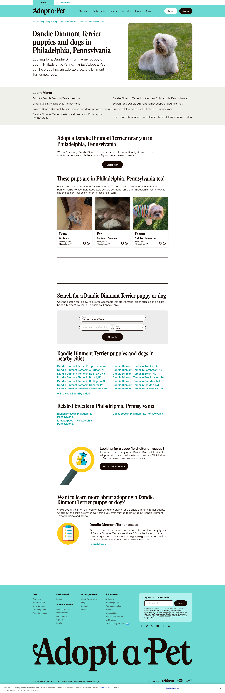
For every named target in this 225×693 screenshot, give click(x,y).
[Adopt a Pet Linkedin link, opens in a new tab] (169, 626)
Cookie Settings (92, 681)
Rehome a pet (39, 602)
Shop (148, 11)
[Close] (221, 688)
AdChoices (111, 620)
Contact (84, 606)
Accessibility (111, 613)
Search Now (112, 164)
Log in (59, 623)
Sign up (185, 11)
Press (83, 609)
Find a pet (37, 599)
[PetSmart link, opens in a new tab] (168, 680)
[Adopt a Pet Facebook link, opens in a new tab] (142, 626)
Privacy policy (112, 602)
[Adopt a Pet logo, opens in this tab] (112, 657)
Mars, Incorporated (114, 616)
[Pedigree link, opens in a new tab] (179, 680)
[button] (84, 243)
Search (112, 337)
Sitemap (110, 599)
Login (170, 11)
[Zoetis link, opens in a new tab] (188, 680)
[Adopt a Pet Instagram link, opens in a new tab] (164, 626)
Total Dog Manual (40, 609)
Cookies (109, 609)
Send (180, 603)
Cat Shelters (61, 616)
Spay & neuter (39, 606)
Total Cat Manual (40, 613)
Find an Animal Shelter (114, 466)
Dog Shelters (62, 613)
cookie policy (104, 688)
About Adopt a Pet (89, 599)
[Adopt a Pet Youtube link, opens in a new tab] (158, 626)
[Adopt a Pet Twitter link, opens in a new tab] (147, 626)
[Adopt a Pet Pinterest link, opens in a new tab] (153, 626)
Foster (138, 11)
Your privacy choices (115, 623)
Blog (83, 602)
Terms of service (113, 606)
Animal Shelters (63, 609)
